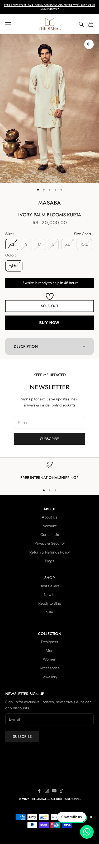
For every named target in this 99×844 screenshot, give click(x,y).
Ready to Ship (49, 603)
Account (49, 525)
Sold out (49, 306)
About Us (49, 517)
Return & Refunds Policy (49, 552)
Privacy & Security (50, 543)
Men (49, 650)
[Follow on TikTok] (61, 790)
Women (49, 659)
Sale (49, 612)
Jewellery (49, 677)
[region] (49, 471)
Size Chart (82, 233)
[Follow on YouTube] (54, 790)
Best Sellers (49, 586)
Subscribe (49, 438)
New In (49, 594)
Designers (49, 641)
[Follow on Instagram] (46, 790)
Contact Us (49, 534)
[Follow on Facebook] (39, 790)
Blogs (49, 561)
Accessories (49, 668)
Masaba (49, 203)
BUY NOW (49, 322)
